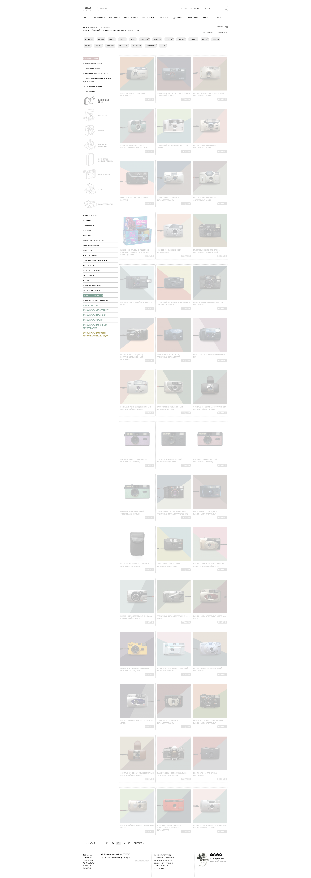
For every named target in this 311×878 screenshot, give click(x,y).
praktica (123, 46)
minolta (157, 39)
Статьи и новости (161, 865)
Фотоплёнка (148, 17)
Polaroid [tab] (87, 220)
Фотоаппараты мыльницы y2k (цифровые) (97, 80)
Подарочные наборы (92, 64)
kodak (122, 39)
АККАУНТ (221, 27)
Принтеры (87, 250)
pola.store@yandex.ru (218, 861)
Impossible (88, 230)
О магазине (88, 860)
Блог (219, 17)
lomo (132, 39)
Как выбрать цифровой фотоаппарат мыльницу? (95, 334)
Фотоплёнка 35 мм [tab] (91, 69)
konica (216, 39)
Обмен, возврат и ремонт (163, 863)
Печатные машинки (92, 285)
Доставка (177, 17)
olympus (89, 39)
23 (107, 843)
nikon (111, 39)
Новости (87, 865)
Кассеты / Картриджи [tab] (93, 86)
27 (129, 843)
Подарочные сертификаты (95, 300)
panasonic (150, 46)
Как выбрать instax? (93, 320)
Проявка (164, 17)
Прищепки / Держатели (93, 240)
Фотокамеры (97, 17)
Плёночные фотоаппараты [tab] (95, 74)
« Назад (90, 843)
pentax (169, 39)
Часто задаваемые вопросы (164, 860)
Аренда (86, 280)
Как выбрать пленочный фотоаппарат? (95, 326)
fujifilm (193, 39)
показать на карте (142, 860)
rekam (98, 46)
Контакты (193, 17)
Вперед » (139, 843)
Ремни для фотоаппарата (95, 260)
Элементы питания (92, 270)
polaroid (137, 46)
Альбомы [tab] (87, 235)
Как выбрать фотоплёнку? (96, 310)
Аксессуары (130, 17)
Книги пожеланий (91, 290)
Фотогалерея (89, 863)
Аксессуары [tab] (88, 265)
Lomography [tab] (89, 225)
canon (101, 39)
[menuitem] (87, 17)
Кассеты (113, 17)
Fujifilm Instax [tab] (90, 215)
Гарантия (87, 868)
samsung (144, 39)
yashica (181, 39)
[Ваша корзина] (226, 27)
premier (110, 46)
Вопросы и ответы (92, 305)
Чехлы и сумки (90, 255)
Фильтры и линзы (91, 245)
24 (113, 843)
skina (87, 46)
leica (163, 46)
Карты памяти (89, 275)
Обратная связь (160, 868)
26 (123, 843)
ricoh (204, 39)
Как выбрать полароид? (94, 315)
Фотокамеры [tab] (89, 91)
